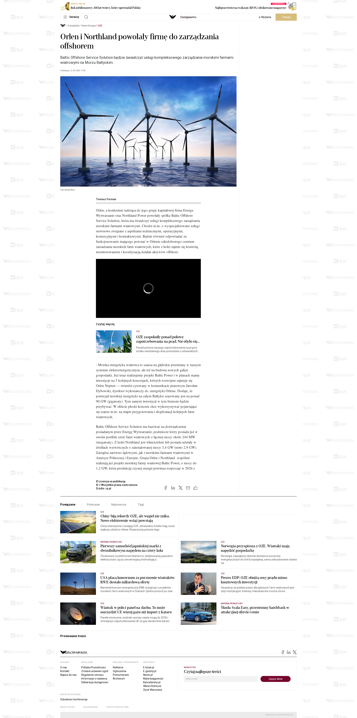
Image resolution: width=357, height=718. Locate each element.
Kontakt (64, 671)
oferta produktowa (117, 707)
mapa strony (67, 707)
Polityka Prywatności (93, 667)
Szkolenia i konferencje (74, 699)
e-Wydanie (265, 17)
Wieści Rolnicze (152, 686)
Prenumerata (121, 674)
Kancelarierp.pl (151, 682)
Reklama (118, 667)
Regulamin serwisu (92, 674)
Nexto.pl (148, 674)
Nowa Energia (88, 25)
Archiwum (119, 678)
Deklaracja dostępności (94, 682)
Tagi (141, 504)
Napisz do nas (68, 674)
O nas (63, 667)
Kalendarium (90, 707)
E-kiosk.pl (148, 667)
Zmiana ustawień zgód (94, 671)
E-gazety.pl (149, 671)
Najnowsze (118, 504)
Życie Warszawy (152, 689)
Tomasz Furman (106, 199)
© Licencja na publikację (111, 481)
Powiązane (67, 504)
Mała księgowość (153, 678)
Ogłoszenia (119, 671)
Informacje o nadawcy (94, 678)
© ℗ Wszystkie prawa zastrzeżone (116, 484)
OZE (100, 25)
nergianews (188, 17)
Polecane (93, 504)
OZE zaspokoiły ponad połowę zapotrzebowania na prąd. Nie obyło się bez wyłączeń (166, 339)
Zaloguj (286, 17)
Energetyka (73, 25)
